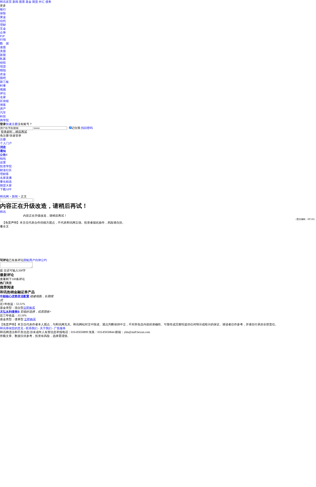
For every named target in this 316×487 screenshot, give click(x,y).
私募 (3, 58)
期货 (35, 1)
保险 (3, 13)
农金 (3, 74)
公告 (3, 154)
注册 (3, 139)
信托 (3, 20)
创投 (3, 62)
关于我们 (46, 328)
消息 (3, 147)
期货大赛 (6, 185)
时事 (3, 85)
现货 (3, 66)
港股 (3, 47)
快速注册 (12, 124)
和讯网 (4, 196)
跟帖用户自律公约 (35, 260)
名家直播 (6, 177)
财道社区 (6, 170)
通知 (3, 150)
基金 (28, 1)
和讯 (3, 211)
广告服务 (60, 328)
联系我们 (31, 328)
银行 (3, 9)
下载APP (5, 189)
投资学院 (6, 166)
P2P (2, 36)
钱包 (3, 158)
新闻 (15, 1)
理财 (3, 24)
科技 (3, 116)
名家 (3, 97)
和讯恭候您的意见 (11, 328)
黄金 (3, 17)
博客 (3, 104)
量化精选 (6, 181)
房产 (3, 108)
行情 (3, 39)
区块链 (4, 101)
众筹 (3, 32)
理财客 (4, 173)
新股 (3, 54)
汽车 (3, 112)
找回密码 (87, 127)
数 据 (4, 43)
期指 (3, 70)
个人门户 (6, 143)
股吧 (3, 78)
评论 (3, 93)
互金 (3, 28)
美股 (3, 51)
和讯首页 (6, 1)
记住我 (76, 127)
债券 (48, 1)
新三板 (4, 81)
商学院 (4, 120)
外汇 (42, 1)
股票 (22, 1)
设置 (3, 162)
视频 (3, 89)
